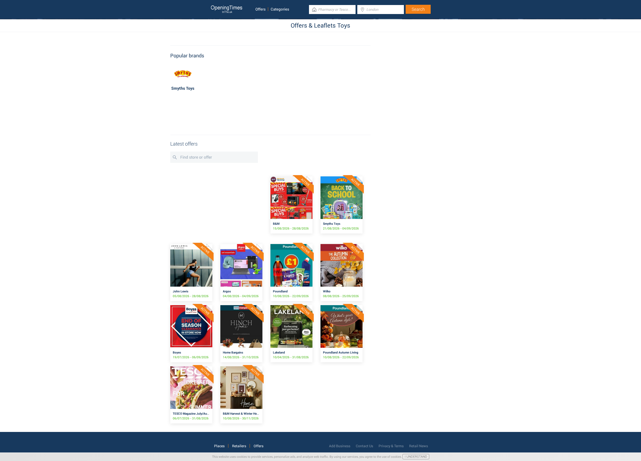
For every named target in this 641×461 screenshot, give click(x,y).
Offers (260, 9)
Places (219, 446)
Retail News (418, 446)
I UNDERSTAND (416, 456)
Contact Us (364, 446)
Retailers (239, 446)
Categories (280, 9)
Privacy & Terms (391, 446)
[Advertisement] (270, 113)
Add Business (339, 446)
